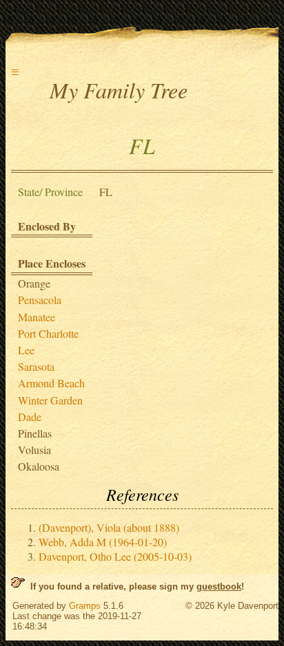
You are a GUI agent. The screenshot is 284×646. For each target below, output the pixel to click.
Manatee (36, 317)
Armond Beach (51, 383)
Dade (29, 416)
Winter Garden (50, 400)
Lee (26, 350)
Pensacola (39, 299)
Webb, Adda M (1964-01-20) (103, 542)
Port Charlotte (48, 333)
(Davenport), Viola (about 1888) (109, 527)
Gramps (85, 606)
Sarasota (36, 366)
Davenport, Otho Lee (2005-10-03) (115, 556)
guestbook (218, 586)
